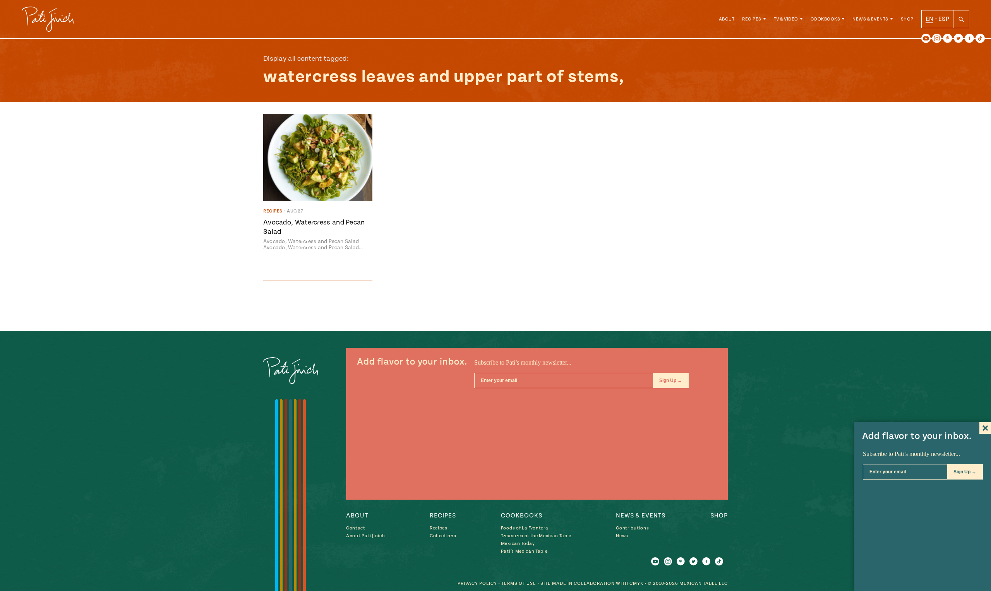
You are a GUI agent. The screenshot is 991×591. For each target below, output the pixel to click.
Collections (443, 535)
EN (930, 18)
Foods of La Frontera (524, 528)
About (727, 19)
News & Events (870, 19)
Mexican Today (518, 543)
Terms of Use (518, 583)
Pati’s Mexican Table (524, 551)
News (622, 535)
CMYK (636, 583)
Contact (355, 528)
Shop (907, 19)
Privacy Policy (477, 583)
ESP (943, 18)
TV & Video (786, 19)
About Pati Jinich (365, 535)
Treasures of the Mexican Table (536, 535)
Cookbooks (825, 19)
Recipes (751, 19)
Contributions (632, 528)
